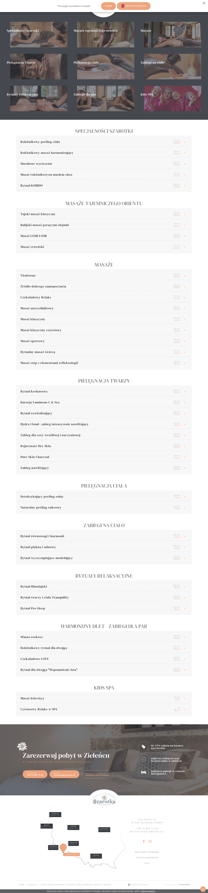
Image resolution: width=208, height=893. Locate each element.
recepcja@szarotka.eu (147, 831)
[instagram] (149, 841)
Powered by (177, 884)
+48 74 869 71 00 (147, 828)
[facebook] (145, 841)
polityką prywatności (148, 891)
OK (203, 889)
